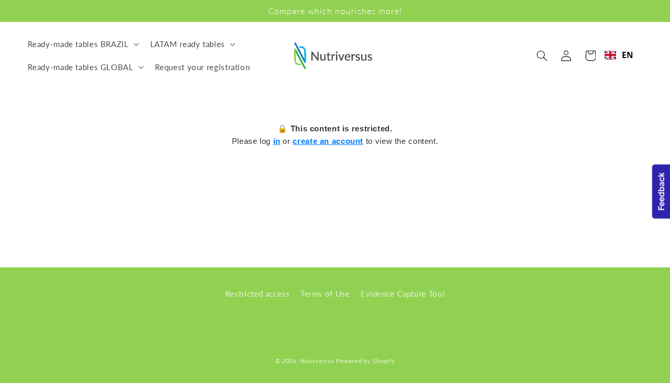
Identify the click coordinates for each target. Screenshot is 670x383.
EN (628, 55)
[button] (82, 43)
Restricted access (257, 293)
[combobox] (619, 54)
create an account (328, 141)
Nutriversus (317, 361)
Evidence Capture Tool (403, 293)
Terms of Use (325, 293)
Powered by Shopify (365, 361)
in (277, 141)
